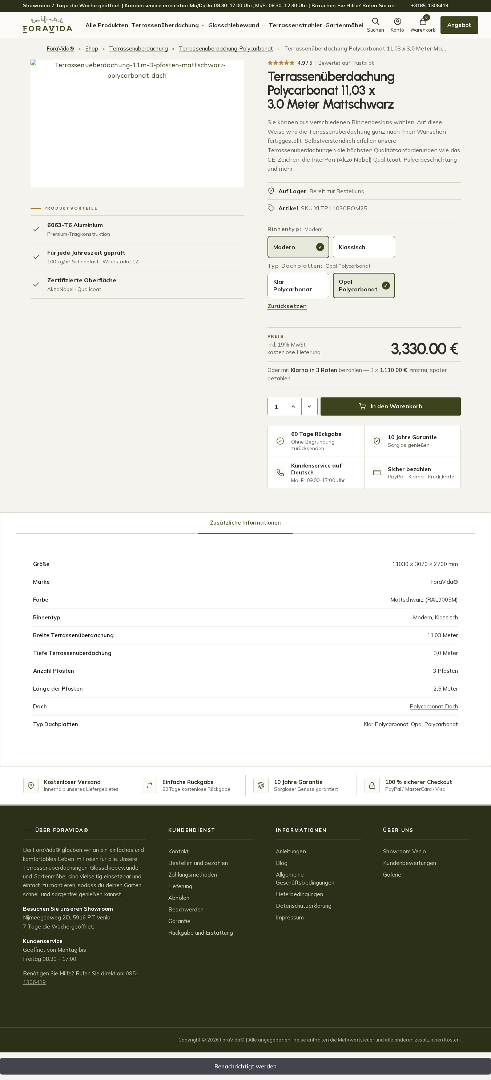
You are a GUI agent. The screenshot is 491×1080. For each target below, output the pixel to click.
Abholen (178, 897)
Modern (284, 247)
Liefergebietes (102, 789)
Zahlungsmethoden (192, 874)
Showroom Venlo (404, 851)
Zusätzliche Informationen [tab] (245, 522)
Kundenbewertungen (409, 862)
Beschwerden (186, 909)
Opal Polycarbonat (358, 285)
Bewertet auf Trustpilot (346, 63)
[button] (293, 406)
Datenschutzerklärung (303, 905)
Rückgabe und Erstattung (200, 932)
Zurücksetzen (287, 306)
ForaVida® (61, 48)
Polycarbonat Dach (434, 706)
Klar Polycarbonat (292, 285)
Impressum (290, 917)
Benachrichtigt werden (245, 1066)
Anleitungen (291, 851)
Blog (281, 862)
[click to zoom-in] (137, 124)
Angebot (459, 24)
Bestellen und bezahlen (198, 862)
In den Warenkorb (396, 406)
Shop (91, 48)
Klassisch (352, 247)
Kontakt (178, 851)
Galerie (392, 874)
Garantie (179, 921)
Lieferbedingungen (299, 894)
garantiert (327, 789)
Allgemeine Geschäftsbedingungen (305, 878)
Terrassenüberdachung (138, 48)
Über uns (398, 830)
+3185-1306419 (429, 5)
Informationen (301, 830)
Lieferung (180, 886)
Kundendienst (192, 830)
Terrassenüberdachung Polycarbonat (226, 48)
